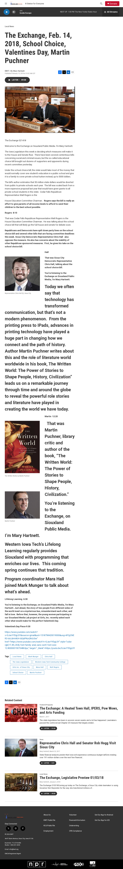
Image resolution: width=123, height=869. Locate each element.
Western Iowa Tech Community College (50, 662)
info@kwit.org (13, 849)
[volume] (14, 12)
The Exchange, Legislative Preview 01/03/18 (72, 778)
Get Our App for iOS (102, 820)
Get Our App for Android (104, 815)
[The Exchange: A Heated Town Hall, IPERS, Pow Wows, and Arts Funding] (21, 713)
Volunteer (73, 815)
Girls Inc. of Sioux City (21, 667)
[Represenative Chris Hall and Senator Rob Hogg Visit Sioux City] (21, 748)
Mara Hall (40, 667)
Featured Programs (46, 705)
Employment (48, 831)
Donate (113, 3)
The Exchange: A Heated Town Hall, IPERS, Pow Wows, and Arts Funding (79, 710)
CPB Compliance (75, 831)
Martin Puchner (36, 673)
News (41, 739)
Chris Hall (48, 657)
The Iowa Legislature (21, 662)
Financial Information (77, 820)
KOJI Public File (49, 826)
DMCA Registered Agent (13, 853)
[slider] (17, 12)
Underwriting (74, 826)
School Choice (18, 673)
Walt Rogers (54, 667)
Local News (9, 26)
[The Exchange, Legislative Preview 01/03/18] (21, 782)
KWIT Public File (49, 820)
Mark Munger (33, 657)
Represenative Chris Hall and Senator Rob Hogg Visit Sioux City (78, 745)
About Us (47, 815)
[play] (7, 12)
